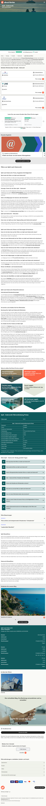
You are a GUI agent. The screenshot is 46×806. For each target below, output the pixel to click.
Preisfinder (27, 63)
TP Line (23, 58)
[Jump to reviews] (23, 52)
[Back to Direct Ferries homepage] (8, 2)
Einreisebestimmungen (19, 294)
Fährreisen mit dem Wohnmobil (33, 245)
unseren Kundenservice (7, 272)
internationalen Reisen (31, 296)
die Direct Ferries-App (20, 331)
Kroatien (13, 55)
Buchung (10, 326)
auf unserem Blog (37, 223)
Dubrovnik (20, 55)
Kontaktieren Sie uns (4, 799)
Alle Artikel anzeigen (23, 622)
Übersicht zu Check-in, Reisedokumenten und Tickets (21, 300)
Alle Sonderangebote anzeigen (23, 161)
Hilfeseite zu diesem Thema (29, 273)
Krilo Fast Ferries (29, 58)
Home (2, 55)
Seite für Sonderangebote (17, 192)
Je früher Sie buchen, (22, 193)
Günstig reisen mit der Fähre (17, 211)
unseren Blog (5, 245)
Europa (7, 55)
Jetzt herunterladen (23, 723)
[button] (23, 462)
